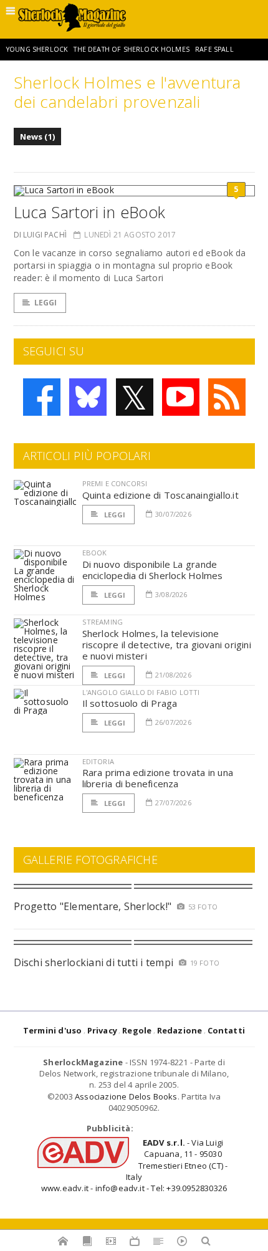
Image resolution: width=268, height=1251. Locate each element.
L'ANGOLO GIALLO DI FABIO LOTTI (141, 692)
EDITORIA (98, 761)
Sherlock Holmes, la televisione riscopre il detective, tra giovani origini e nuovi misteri (166, 644)
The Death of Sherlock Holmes (131, 49)
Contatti (227, 1030)
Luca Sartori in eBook (90, 212)
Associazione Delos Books (126, 1096)
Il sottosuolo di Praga (130, 703)
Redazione (180, 1030)
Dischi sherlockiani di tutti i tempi (94, 962)
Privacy (102, 1030)
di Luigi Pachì (40, 234)
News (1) (37, 136)
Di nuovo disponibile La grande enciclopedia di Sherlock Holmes (152, 570)
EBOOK (94, 552)
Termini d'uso (52, 1030)
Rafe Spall (214, 49)
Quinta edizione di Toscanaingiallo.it (160, 495)
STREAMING (102, 621)
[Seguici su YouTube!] (181, 397)
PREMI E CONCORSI (115, 483)
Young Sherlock (37, 49)
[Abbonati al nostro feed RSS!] (227, 397)
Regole (136, 1030)
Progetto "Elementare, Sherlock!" (93, 906)
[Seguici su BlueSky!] (88, 397)
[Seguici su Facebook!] (42, 397)
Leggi (45, 302)
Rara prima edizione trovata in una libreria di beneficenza (158, 778)
